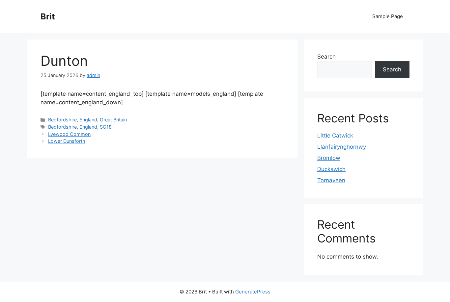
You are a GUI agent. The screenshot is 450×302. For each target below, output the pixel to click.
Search (326, 56)
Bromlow (328, 158)
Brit (48, 16)
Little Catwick (335, 135)
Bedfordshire (62, 119)
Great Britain (113, 119)
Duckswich (331, 169)
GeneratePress (252, 292)
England (88, 119)
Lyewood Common (69, 134)
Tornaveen (331, 180)
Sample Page (387, 16)
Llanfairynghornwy (341, 146)
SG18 (106, 127)
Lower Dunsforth (66, 141)
